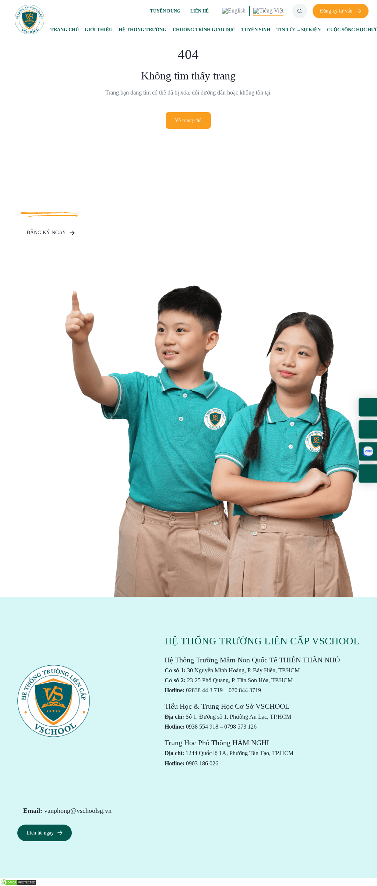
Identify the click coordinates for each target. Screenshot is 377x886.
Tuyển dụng (165, 11)
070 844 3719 (245, 690)
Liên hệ (199, 11)
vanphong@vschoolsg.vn (78, 810)
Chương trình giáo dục (204, 29)
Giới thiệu (98, 29)
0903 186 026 (202, 763)
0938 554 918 (202, 726)
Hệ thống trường (142, 29)
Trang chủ (64, 29)
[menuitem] (233, 11)
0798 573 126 (240, 726)
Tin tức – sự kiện (298, 29)
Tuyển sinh (255, 29)
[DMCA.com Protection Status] (18, 881)
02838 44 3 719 (204, 690)
